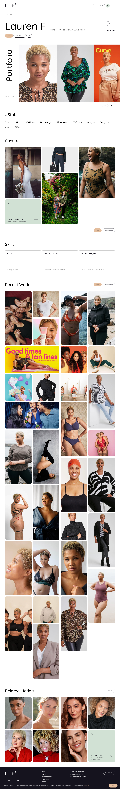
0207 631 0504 (80, 774)
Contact (44, 774)
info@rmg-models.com (79, 776)
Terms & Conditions (47, 776)
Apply (43, 771)
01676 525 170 (81, 771)
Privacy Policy (45, 779)
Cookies (44, 781)
